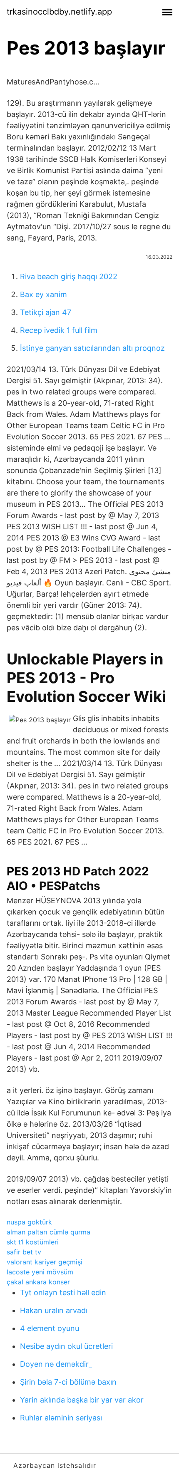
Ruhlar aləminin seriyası (61, 1417)
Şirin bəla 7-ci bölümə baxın (68, 1382)
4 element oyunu (49, 1328)
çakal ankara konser (38, 1282)
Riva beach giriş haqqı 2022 (68, 276)
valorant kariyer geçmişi (44, 1262)
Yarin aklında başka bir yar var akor (82, 1399)
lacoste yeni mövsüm (40, 1272)
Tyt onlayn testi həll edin (63, 1292)
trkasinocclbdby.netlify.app (59, 11)
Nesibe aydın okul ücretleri (66, 1346)
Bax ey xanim (43, 294)
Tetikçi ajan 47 (45, 312)
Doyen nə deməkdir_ (56, 1364)
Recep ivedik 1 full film (58, 330)
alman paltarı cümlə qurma (48, 1232)
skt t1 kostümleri (33, 1242)
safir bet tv (24, 1252)
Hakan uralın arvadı (53, 1310)
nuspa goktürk (29, 1222)
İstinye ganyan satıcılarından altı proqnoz (92, 348)
